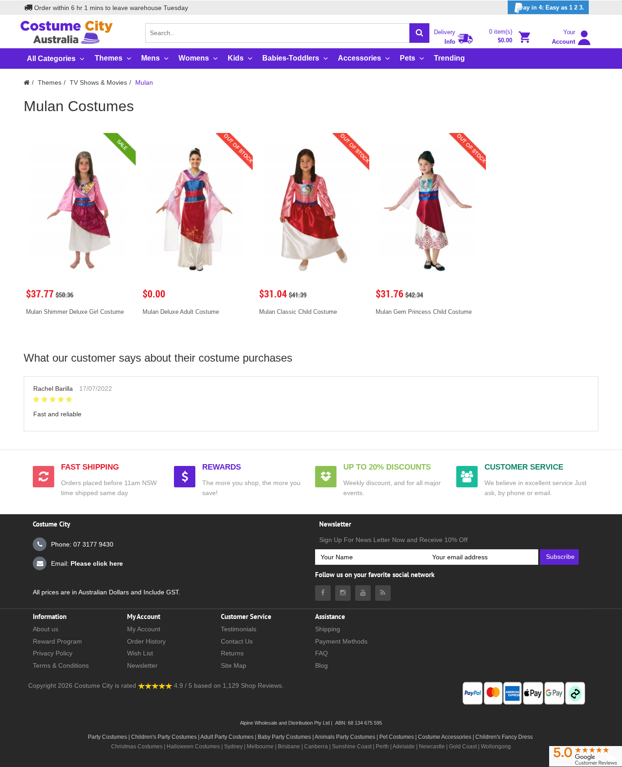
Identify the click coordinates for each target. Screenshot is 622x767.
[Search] (419, 33)
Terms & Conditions (61, 665)
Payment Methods (341, 641)
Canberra (316, 746)
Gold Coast (463, 746)
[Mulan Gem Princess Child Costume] (427, 210)
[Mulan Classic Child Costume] (311, 210)
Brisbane (289, 746)
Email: (87, 563)
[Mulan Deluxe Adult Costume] (194, 210)
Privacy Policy (52, 653)
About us (45, 629)
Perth (382, 746)
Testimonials (238, 629)
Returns (232, 653)
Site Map (233, 665)
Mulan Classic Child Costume (298, 311)
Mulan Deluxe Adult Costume (181, 311)
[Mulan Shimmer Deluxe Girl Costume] (78, 210)
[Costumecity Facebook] (323, 593)
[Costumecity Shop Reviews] (155, 685)
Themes (49, 82)
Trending (449, 58)
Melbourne (260, 746)
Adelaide (404, 746)
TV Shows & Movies (98, 82)
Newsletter (142, 665)
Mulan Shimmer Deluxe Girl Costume (75, 311)
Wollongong (496, 746)
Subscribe (560, 556)
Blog (321, 665)
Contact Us (237, 641)
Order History (146, 641)
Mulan (144, 82)
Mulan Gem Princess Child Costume (424, 311)
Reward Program (57, 641)
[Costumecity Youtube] (363, 593)
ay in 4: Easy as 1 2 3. (553, 7)
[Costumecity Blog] (383, 593)
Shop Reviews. (262, 685)
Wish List (140, 653)
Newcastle (432, 746)
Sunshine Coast (352, 746)
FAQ (321, 653)
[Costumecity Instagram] (343, 593)
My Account (143, 629)
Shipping (327, 629)
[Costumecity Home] (27, 82)
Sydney (233, 746)
